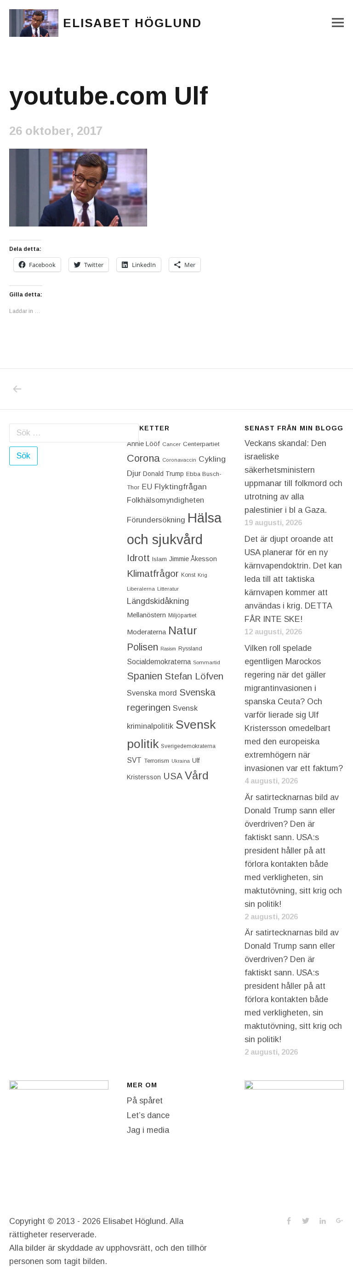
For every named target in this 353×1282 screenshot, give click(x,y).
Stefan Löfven (194, 676)
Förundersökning (156, 520)
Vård (197, 775)
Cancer (171, 444)
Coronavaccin (179, 460)
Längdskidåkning (158, 601)
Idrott (138, 557)
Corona (143, 458)
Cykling (212, 459)
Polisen (142, 647)
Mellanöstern (146, 615)
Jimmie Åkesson (193, 559)
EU (147, 486)
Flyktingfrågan (180, 486)
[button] (33, 23)
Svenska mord (152, 693)
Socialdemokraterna (159, 662)
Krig (202, 575)
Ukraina (180, 761)
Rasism (168, 648)
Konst (188, 575)
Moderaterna (146, 632)
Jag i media (148, 1130)
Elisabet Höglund (132, 23)
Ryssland (190, 648)
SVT (134, 760)
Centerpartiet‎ (201, 444)
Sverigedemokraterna (188, 746)
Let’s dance (148, 1115)
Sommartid (206, 662)
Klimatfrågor (153, 573)
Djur (134, 473)
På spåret (145, 1100)
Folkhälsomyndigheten (165, 500)
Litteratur (168, 589)
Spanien (144, 676)
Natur (182, 630)
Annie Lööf (143, 443)
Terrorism (156, 760)
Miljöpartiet (182, 615)
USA (172, 776)
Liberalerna (141, 589)
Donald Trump (163, 473)
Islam (159, 559)
